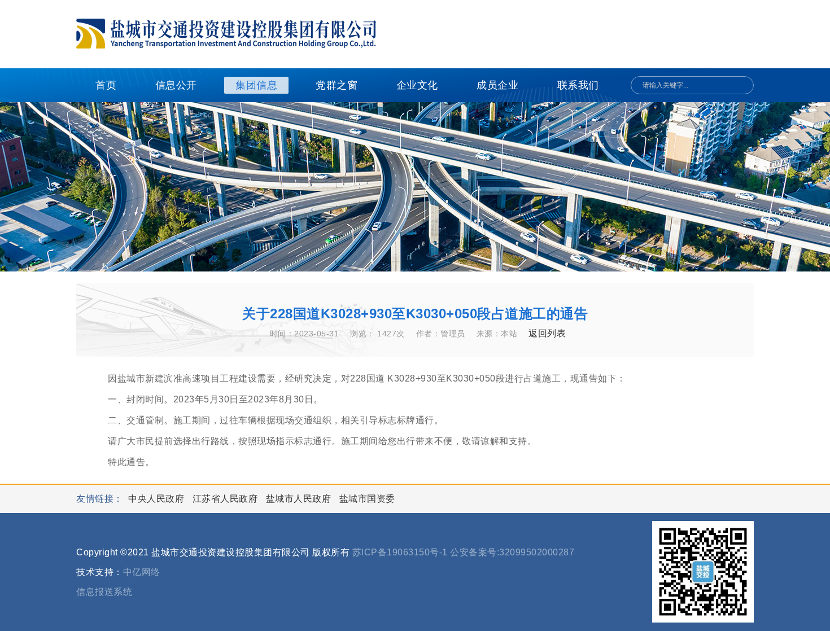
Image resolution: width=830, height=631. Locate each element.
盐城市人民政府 (300, 498)
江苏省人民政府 (226, 498)
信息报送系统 (104, 592)
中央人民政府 (157, 498)
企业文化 (417, 85)
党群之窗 (336, 85)
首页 (105, 85)
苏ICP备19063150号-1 (400, 552)
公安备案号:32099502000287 (512, 552)
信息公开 (176, 85)
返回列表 (547, 333)
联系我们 (578, 85)
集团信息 (256, 85)
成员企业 (497, 85)
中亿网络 (141, 572)
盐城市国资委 (367, 498)
